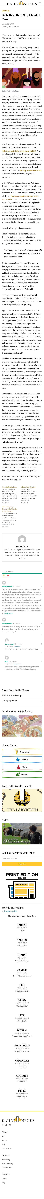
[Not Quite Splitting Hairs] (11, 495)
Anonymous (17, 646)
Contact (5, 1154)
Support (6, 1173)
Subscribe (22, 864)
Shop (3, 1183)
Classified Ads (7, 1168)
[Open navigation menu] (40, 3)
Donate (4, 1179)
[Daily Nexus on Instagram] (10, 1125)
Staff (3, 1136)
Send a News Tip (7, 1164)
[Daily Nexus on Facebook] (3, 1125)
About (5, 1131)
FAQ (3, 1144)
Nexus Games (9, 745)
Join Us (4, 1140)
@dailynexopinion (10, 911)
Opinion (6, 11)
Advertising (6, 1160)
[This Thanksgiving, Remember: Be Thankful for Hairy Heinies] (11, 517)
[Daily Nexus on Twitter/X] (6, 1125)
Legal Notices (6, 1148)
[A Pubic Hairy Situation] (30, 495)
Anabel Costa (9, 24)
